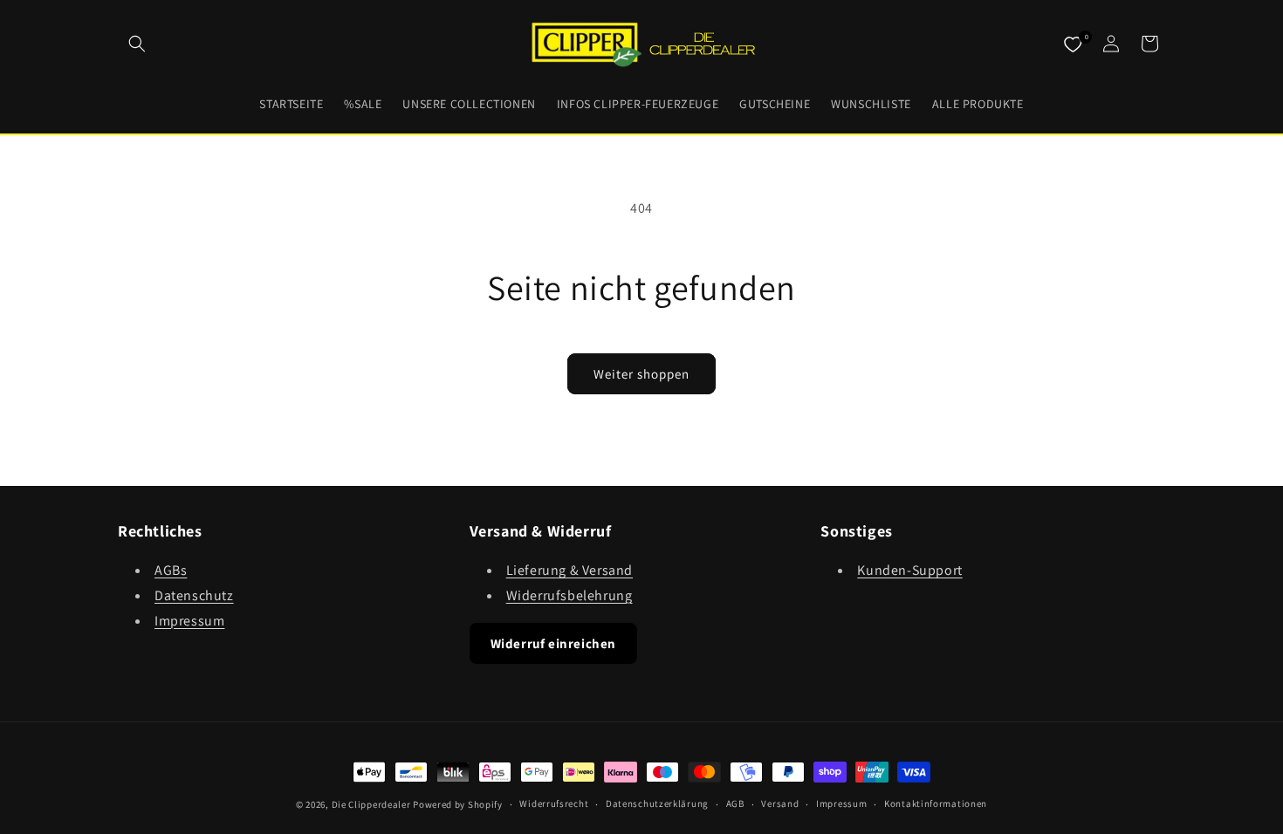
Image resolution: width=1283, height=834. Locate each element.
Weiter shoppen (641, 374)
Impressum (189, 621)
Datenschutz (194, 595)
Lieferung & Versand (569, 570)
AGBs (170, 570)
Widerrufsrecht (553, 803)
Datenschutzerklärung (657, 803)
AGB (735, 803)
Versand (780, 803)
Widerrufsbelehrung (569, 595)
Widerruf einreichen (553, 643)
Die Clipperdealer (371, 804)
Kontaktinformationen (935, 803)
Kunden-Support (909, 570)
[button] (137, 43)
